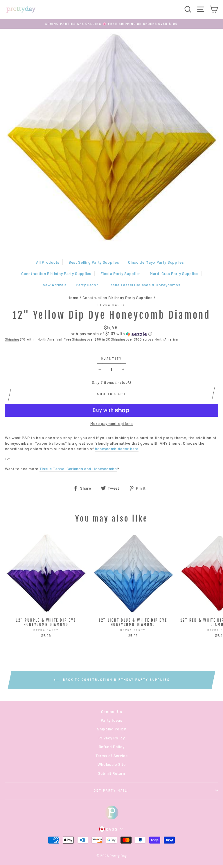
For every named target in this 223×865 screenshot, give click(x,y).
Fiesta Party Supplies (120, 273)
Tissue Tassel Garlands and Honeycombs (78, 468)
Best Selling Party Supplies (94, 262)
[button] (111, 334)
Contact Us (111, 711)
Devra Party (111, 305)
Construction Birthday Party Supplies (56, 273)
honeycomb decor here (117, 448)
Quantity (111, 358)
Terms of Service (112, 755)
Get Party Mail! (112, 790)
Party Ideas (111, 720)
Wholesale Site (112, 764)
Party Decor (87, 284)
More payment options (111, 423)
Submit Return (111, 773)
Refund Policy (112, 746)
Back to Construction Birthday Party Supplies (116, 679)
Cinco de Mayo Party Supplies (156, 262)
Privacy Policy (111, 737)
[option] (111, 24)
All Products (48, 262)
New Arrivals (55, 284)
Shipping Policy (111, 728)
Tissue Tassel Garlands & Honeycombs (143, 284)
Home (72, 297)
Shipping (12, 339)
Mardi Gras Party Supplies (174, 273)
